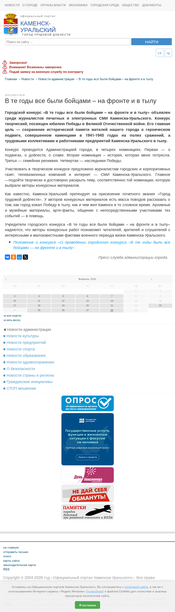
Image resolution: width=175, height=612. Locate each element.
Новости (12, 5)
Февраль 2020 (87, 279)
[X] (25, 257)
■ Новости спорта (19, 349)
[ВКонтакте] (7, 257)
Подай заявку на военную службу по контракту (46, 72)
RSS (6, 569)
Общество (130, 5)
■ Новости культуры (21, 335)
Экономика (78, 5)
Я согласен (87, 605)
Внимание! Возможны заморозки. (35, 67)
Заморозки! (18, 62)
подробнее (95, 591)
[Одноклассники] (13, 257)
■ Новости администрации (27, 329)
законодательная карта (19, 564)
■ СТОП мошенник (19, 388)
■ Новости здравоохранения (28, 362)
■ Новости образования (24, 355)
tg (168, 53)
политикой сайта (136, 587)
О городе (30, 5)
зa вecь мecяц (11, 320)
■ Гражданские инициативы (27, 381)
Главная (11, 79)
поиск (7, 556)
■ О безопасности (19, 368)
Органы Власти (53, 5)
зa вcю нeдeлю (12, 315)
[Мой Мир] (19, 257)
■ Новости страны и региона (28, 375)
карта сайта (11, 560)
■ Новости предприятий (24, 342)
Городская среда (104, 5)
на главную (11, 547)
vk (160, 53)
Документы (151, 5)
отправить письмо (15, 551)
